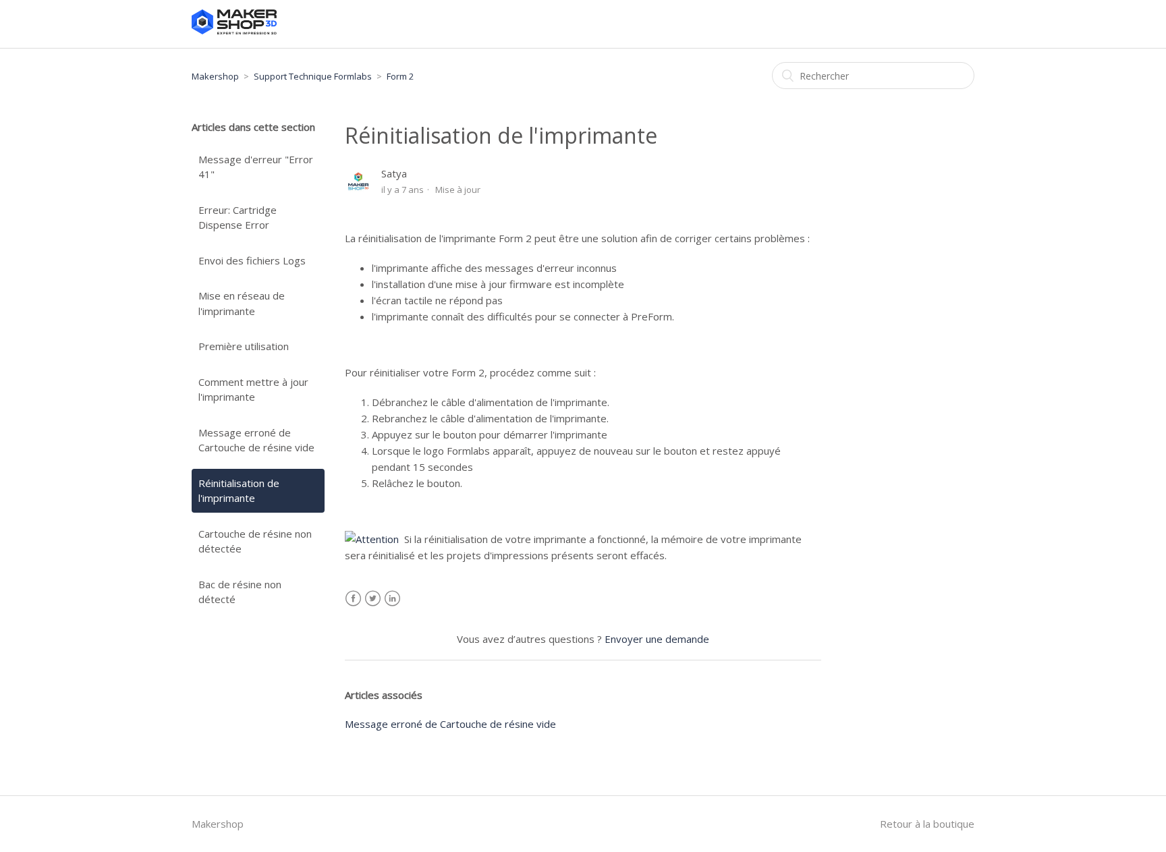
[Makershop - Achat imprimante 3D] (234, 30)
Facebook (353, 598)
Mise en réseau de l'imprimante (241, 303)
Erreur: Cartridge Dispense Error (237, 217)
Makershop (215, 76)
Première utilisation (243, 346)
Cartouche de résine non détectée (255, 541)
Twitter (372, 598)
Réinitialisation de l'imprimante (238, 490)
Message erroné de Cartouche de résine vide (256, 440)
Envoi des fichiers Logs (252, 260)
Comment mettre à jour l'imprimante (253, 389)
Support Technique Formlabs (313, 76)
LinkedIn (392, 598)
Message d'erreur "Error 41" (255, 166)
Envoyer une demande (657, 639)
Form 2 (400, 76)
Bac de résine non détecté (239, 591)
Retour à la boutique (927, 823)
